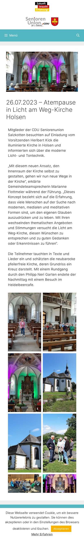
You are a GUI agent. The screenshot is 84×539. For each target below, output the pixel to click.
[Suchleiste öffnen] (78, 35)
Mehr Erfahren (42, 534)
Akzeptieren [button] (61, 528)
